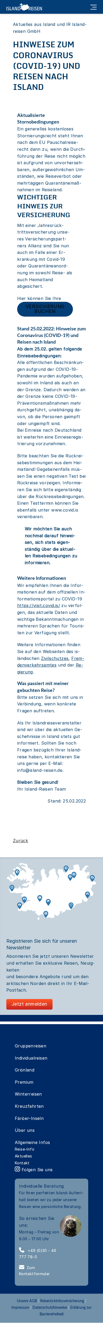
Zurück (20, 840)
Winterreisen (28, 1094)
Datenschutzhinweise (49, 1308)
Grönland (24, 1070)
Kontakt (22, 1163)
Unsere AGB (27, 1301)
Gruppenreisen (30, 1045)
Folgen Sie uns (36, 1169)
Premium (24, 1082)
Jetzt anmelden (29, 1004)
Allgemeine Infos (32, 1142)
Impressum (20, 1308)
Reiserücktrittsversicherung (62, 1301)
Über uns (25, 1130)
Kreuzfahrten (29, 1106)
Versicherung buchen (45, 309)
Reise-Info (24, 1149)
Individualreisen (31, 1058)
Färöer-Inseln (29, 1118)
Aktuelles (23, 1156)
